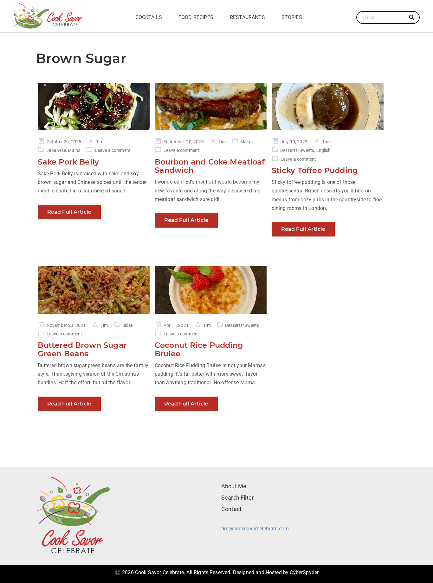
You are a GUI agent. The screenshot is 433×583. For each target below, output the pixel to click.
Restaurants (247, 17)
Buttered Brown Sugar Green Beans (82, 349)
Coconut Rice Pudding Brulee (199, 349)
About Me (233, 486)
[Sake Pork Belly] (94, 106)
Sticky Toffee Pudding (315, 170)
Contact (231, 509)
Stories (291, 17)
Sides (127, 325)
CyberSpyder (304, 572)
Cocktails (148, 17)
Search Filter (237, 497)
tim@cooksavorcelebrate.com (255, 529)
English (323, 150)
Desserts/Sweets (297, 150)
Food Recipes (195, 17)
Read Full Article (69, 212)
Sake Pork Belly (68, 161)
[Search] (412, 17)
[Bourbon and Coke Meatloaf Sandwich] (211, 106)
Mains (74, 150)
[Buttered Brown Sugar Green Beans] (94, 290)
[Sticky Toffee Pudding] (328, 106)
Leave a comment (113, 150)
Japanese (56, 150)
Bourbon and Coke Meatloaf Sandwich (210, 166)
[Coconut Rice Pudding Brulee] (211, 290)
